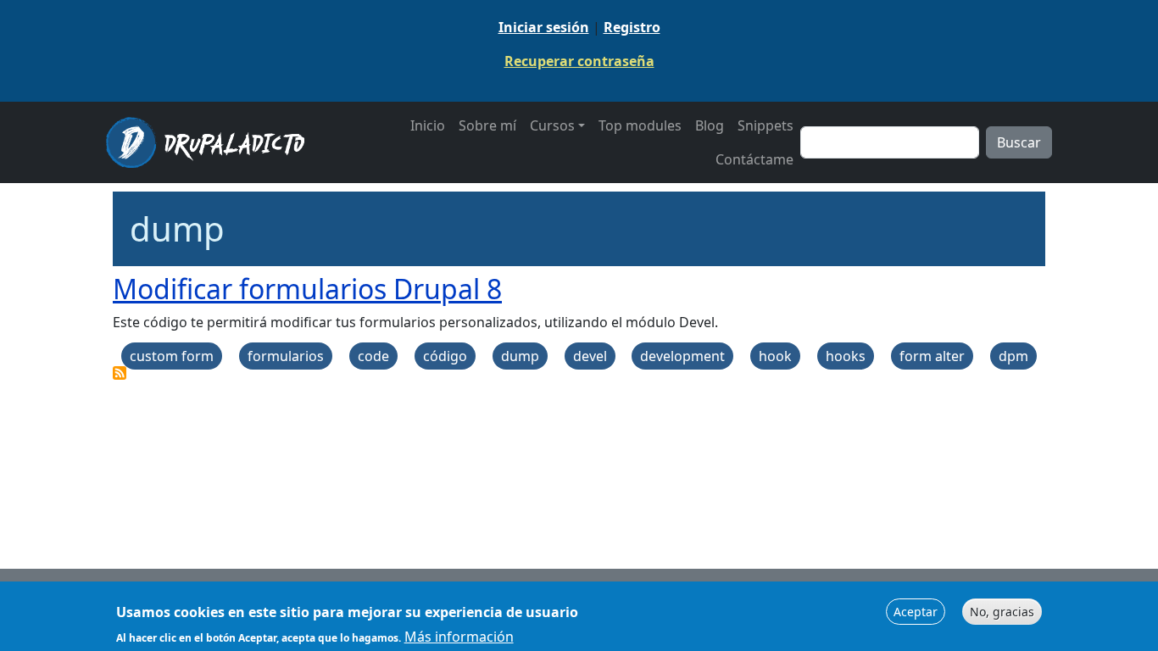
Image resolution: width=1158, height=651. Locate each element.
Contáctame (754, 159)
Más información (459, 635)
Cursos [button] (552, 125)
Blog (709, 125)
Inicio (427, 125)
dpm (1013, 356)
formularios (286, 356)
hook (775, 356)
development (682, 356)
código (445, 356)
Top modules (640, 125)
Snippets (765, 125)
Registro (632, 27)
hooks (846, 356)
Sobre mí (487, 125)
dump (520, 356)
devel (590, 356)
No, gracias (1002, 612)
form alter (932, 356)
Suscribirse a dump (119, 373)
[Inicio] (212, 142)
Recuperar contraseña (579, 61)
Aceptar (916, 612)
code (373, 356)
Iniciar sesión (543, 27)
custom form (172, 356)
